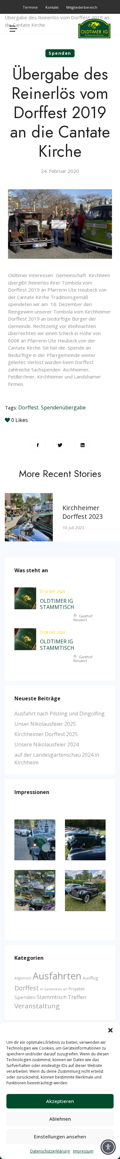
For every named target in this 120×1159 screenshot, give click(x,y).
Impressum (83, 1151)
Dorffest (28, 407)
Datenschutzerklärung (50, 1151)
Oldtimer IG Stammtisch (57, 604)
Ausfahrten (57, 975)
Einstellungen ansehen (60, 1136)
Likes (19, 420)
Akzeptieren (60, 1101)
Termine (30, 7)
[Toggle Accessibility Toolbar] (108, 1147)
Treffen (77, 997)
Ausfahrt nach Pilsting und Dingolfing (59, 713)
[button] (110, 1030)
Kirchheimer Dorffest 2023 (82, 512)
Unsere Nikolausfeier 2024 (46, 744)
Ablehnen (60, 1119)
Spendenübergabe (63, 407)
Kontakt (52, 7)
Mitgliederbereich (81, 7)
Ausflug (90, 978)
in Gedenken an (53, 989)
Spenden (60, 53)
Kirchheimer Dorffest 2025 (46, 734)
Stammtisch (52, 997)
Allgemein (22, 978)
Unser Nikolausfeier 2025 (45, 723)
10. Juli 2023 (73, 527)
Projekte (76, 989)
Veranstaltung (37, 1005)
